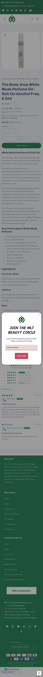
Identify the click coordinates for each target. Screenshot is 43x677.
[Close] (39, 314)
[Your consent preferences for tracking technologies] (39, 673)
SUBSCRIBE (21, 356)
